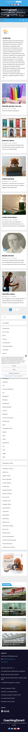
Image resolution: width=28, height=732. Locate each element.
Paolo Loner (5, 529)
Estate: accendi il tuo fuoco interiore (11, 626)
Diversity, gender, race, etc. (11, 106)
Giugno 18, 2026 (9, 629)
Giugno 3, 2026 (8, 644)
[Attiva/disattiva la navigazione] (26, 20)
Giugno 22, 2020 (7, 258)
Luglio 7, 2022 (7, 108)
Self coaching (5, 421)
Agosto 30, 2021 (7, 143)
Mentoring (4, 399)
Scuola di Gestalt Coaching (9, 540)
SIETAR (14, 108)
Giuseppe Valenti (6, 504)
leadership (5, 382)
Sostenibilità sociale (7, 428)
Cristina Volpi (5, 486)
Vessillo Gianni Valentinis (8, 547)
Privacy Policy (4, 661)
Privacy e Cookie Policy (9, 375)
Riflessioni (5, 414)
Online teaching (8, 179)
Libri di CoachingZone (7, 389)
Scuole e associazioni (7, 417)
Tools (3, 449)
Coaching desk (6, 342)
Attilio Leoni (5, 472)
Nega (14, 369)
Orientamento (5, 403)
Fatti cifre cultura (8, 294)
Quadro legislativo (6, 407)
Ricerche (4, 410)
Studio (4, 439)
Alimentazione (6, 328)
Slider (3, 424)
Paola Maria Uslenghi (7, 525)
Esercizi (4, 353)
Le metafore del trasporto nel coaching (10, 682)
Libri (3, 385)
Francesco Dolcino (7, 493)
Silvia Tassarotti (19, 613)
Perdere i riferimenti (6, 688)
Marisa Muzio (5, 518)
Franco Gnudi (5, 497)
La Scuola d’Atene (5, 698)
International (5, 378)
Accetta (14, 365)
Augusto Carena (6, 475)
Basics (4, 335)
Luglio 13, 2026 (8, 613)
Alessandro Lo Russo (7, 468)
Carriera (4, 339)
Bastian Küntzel (8, 256)
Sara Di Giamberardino (8, 536)
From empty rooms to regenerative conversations (12, 611)
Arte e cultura (5, 332)
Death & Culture (8, 140)
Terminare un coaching (6, 691)
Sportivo (4, 432)
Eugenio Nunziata (6, 490)
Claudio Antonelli (6, 482)
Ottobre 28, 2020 (7, 219)
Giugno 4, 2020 (7, 296)
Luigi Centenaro (6, 507)
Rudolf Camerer (6, 532)
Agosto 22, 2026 (9, 596)
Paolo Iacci (17, 644)
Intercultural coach (5, 701)
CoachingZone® (9, 9)
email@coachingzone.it (9, 659)
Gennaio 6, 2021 (7, 181)
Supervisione (5, 442)
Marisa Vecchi (5, 522)
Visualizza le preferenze (14, 373)
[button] (26, 355)
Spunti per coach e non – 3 (13, 594)
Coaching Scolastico (7, 346)
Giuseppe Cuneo (6, 500)
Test (3, 446)
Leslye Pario (5, 511)
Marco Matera (5, 515)
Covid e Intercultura (9, 217)
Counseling (5, 349)
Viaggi (4, 453)
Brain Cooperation (6, 479)
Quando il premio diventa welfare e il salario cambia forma (13, 642)
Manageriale (5, 396)
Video (3, 457)
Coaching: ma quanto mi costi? (8, 695)
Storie (3, 435)
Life (3, 392)
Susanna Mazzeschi (7, 543)
